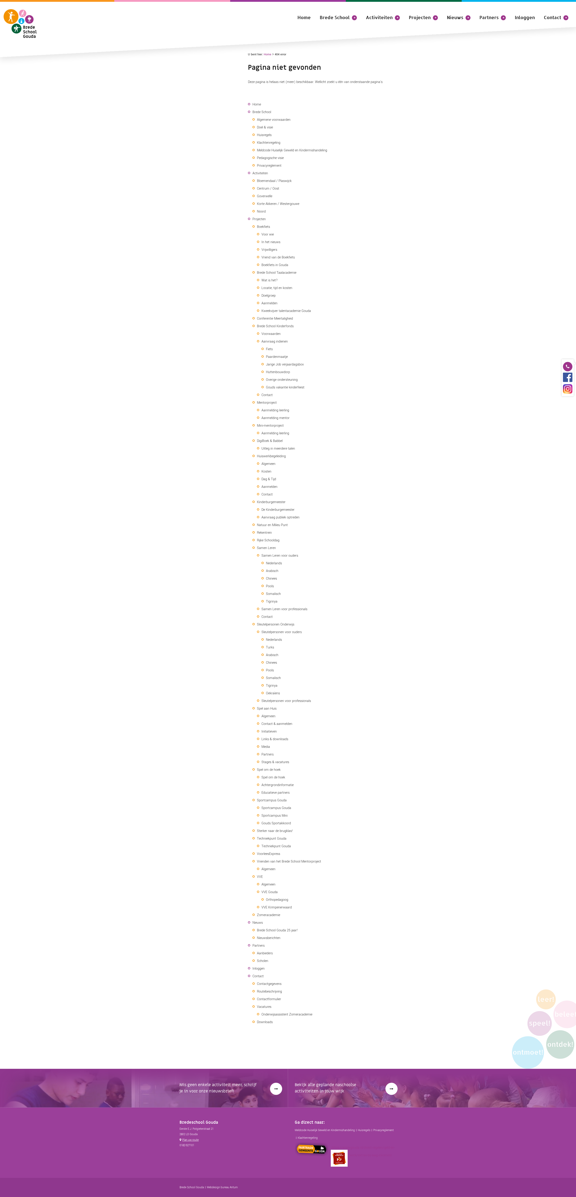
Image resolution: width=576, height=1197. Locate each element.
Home (304, 17)
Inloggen (525, 17)
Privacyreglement (383, 1130)
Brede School (335, 17)
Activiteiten (379, 17)
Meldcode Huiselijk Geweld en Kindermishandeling (325, 1130)
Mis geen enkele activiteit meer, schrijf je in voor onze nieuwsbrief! (217, 1088)
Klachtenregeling (308, 1138)
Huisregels (364, 1130)
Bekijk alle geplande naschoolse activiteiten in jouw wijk (325, 1088)
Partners (489, 17)
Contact (552, 17)
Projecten (420, 17)
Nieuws (455, 17)
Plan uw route (190, 1140)
